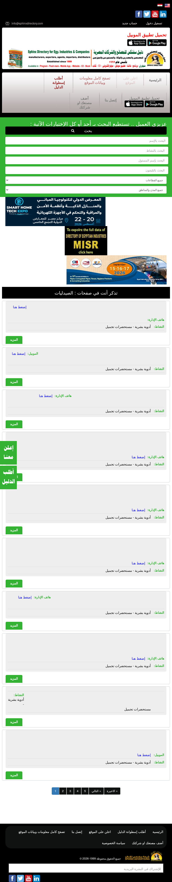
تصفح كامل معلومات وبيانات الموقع (95, 80)
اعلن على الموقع (130, 80)
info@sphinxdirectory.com (27, 23)
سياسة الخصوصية (113, 843)
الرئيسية (155, 79)
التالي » (96, 791)
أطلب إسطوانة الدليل (58, 82)
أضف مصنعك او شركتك (84, 103)
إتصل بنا (110, 100)
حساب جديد (129, 23)
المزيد (14, 339)
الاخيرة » (112, 791)
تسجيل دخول (154, 23)
